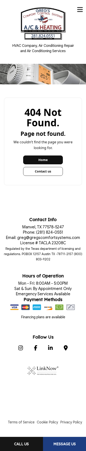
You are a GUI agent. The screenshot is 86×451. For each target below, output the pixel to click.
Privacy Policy (71, 422)
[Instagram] (20, 349)
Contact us (43, 171)
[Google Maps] (66, 349)
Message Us (64, 444)
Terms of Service (21, 422)
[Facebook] (35, 349)
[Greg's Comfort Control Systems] (43, 23)
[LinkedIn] (50, 349)
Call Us (21, 444)
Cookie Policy (47, 422)
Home (43, 160)
